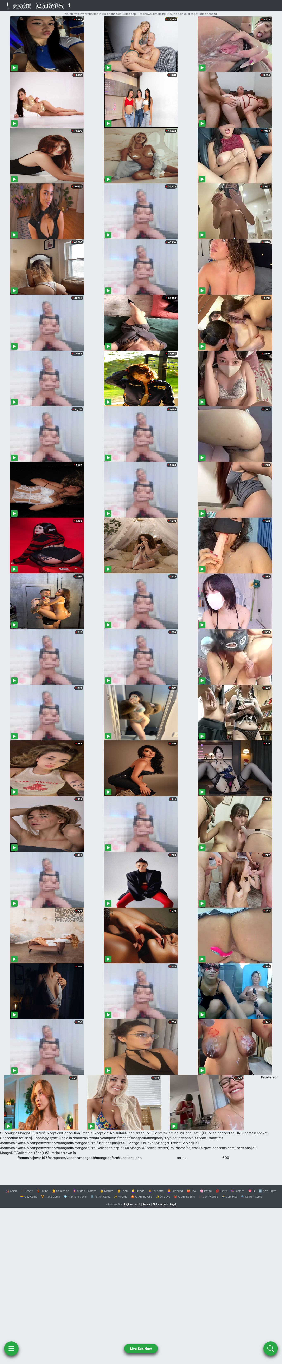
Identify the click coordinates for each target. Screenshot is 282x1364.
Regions (128, 1204)
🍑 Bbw (191, 1191)
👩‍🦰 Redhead (175, 1191)
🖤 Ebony (27, 1191)
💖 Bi (251, 1191)
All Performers (160, 1204)
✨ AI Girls (120, 1196)
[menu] (11, 1348)
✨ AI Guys (163, 1196)
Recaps (146, 1204)
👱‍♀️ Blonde (138, 1191)
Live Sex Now (141, 1348)
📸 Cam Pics (229, 1196)
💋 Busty (221, 1191)
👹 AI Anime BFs (184, 1196)
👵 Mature (107, 1191)
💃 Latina (42, 1191)
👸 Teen (122, 1191)
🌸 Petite (206, 1191)
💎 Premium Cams (75, 1196)
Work (138, 1204)
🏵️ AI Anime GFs (141, 1196)
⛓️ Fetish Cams (100, 1196)
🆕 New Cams (267, 1191)
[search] (270, 1348)
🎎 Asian (11, 1191)
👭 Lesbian (238, 1191)
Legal (173, 1204)
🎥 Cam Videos (208, 1196)
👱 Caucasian (60, 1191)
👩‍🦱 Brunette (156, 1191)
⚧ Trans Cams (50, 1196)
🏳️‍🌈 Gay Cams (28, 1196)
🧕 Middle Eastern (84, 1191)
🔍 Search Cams (251, 1196)
